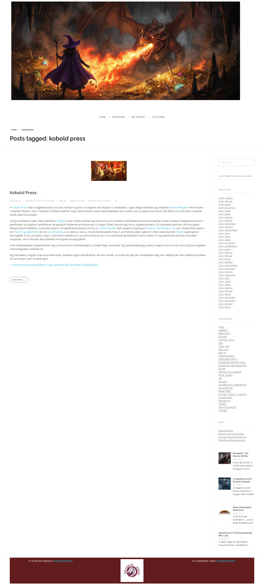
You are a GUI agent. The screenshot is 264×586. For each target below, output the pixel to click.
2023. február (225, 256)
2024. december (227, 224)
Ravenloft (224, 401)
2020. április (224, 284)
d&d (220, 343)
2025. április (224, 214)
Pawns (179, 231)
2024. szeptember (228, 230)
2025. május (224, 211)
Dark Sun (223, 346)
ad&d (221, 327)
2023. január (224, 259)
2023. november (226, 243)
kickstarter (225, 388)
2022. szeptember (227, 265)
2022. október (225, 262)
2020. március (225, 288)
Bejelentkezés (225, 431)
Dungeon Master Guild (232, 362)
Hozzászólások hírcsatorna (232, 437)
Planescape (225, 398)
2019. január (224, 307)
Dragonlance (226, 356)
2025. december (226, 208)
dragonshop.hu (76, 201)
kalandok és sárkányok (232, 385)
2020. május (224, 281)
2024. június (224, 236)
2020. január (224, 294)
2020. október (225, 272)
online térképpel (179, 207)
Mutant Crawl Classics (232, 394)
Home (14, 130)
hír (116, 201)
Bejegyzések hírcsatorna (231, 434)
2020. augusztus (226, 275)
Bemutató (224, 333)
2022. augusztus (226, 268)
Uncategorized (227, 407)
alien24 (32, 201)
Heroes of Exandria (229, 372)
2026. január (224, 204)
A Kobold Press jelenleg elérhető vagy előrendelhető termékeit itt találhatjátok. (54, 264)
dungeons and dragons (99, 201)
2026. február (225, 201)
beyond (222, 337)
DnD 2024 (223, 349)
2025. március (225, 217)
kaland (222, 382)
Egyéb (221, 369)
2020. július (224, 278)
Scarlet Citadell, (107, 228)
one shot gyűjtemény (25, 231)
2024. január (224, 240)
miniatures (224, 391)
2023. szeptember (227, 246)
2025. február (225, 220)
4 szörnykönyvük (57, 231)
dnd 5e (62, 201)
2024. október (225, 227)
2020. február (225, 291)
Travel (222, 404)
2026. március (225, 198)
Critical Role (226, 340)
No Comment (47, 201)
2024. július (224, 233)
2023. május (224, 249)
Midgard (61, 221)
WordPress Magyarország (231, 440)
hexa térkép (225, 375)
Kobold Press (23, 192)
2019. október (225, 304)
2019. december (226, 297)
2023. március (225, 252)
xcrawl (222, 410)
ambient (223, 330)
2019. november (226, 300)
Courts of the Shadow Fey (160, 228)
